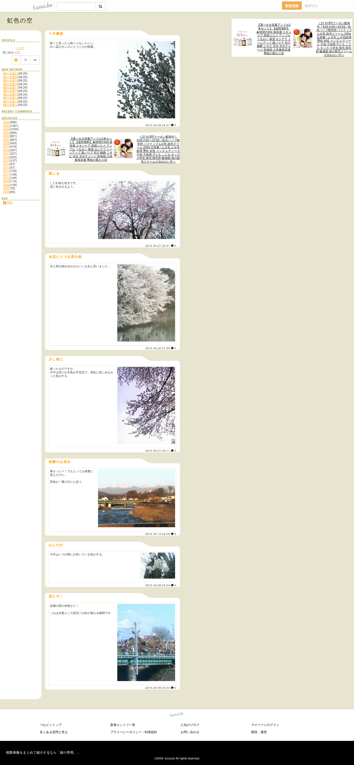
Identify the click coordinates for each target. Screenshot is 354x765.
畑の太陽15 (10, 94)
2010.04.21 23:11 (157, 450)
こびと (20, 48)
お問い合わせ (190, 732)
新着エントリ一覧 (122, 724)
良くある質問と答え (54, 732)
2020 (6, 143)
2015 (6, 160)
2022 (6, 136)
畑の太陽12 (10, 104)
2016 (6, 157)
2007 (6, 188)
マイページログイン (265, 724)
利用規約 (150, 732)
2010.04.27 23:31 (157, 245)
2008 (6, 185)
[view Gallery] (16, 60)
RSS (9, 202)
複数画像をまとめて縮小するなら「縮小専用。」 (43, 752)
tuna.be (176, 715)
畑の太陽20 (10, 77)
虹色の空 (20, 20)
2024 (6, 129)
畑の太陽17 (10, 87)
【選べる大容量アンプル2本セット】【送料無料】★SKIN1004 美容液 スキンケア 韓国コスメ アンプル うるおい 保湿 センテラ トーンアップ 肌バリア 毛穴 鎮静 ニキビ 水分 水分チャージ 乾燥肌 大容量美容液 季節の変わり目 (273, 39)
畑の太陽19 (10, 80)
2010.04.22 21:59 (157, 348)
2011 (6, 174)
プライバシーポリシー (126, 732)
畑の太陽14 (10, 98)
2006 (6, 192)
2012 (6, 171)
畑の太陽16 (10, 91)
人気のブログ (190, 724)
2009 (6, 181)
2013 (6, 167)
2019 (6, 146)
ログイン (311, 5)
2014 (6, 164)
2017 (6, 153)
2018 (6, 150)
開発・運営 (259, 732)
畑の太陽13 (10, 101)
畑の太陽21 (10, 73)
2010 (6, 178)
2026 (6, 122)
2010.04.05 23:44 (157, 688)
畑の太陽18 (10, 84)
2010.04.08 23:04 (157, 585)
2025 (6, 125)
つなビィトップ (51, 724)
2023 (6, 132)
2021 (6, 139)
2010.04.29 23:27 (157, 125)
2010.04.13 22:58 (157, 534)
